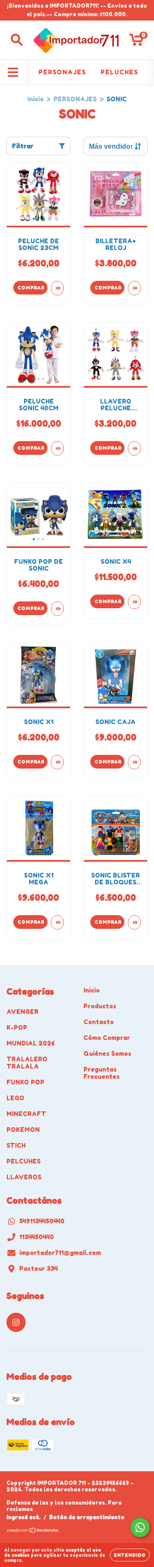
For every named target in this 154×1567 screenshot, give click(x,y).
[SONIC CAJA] (134, 762)
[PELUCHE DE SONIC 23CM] (57, 288)
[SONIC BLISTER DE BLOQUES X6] (134, 922)
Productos (99, 1006)
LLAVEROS (23, 1177)
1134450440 (36, 1236)
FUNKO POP (25, 1082)
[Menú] (13, 72)
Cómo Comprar (106, 1037)
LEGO (15, 1098)
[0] (136, 42)
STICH (16, 1145)
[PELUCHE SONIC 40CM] (57, 448)
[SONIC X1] (57, 762)
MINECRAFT (26, 1113)
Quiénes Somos (107, 1053)
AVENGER (22, 1011)
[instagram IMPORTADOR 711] (16, 1322)
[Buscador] (16, 39)
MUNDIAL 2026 (30, 1043)
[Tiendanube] (33, 1531)
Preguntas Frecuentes (101, 1073)
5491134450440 (42, 1221)
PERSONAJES (62, 72)
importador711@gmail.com (60, 1252)
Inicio (35, 99)
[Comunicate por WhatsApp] (140, 1527)
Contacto (98, 1021)
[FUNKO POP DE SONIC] (57, 608)
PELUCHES (119, 72)
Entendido (130, 1555)
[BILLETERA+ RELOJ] (134, 288)
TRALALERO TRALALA (26, 1062)
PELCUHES (23, 1161)
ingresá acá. (23, 1517)
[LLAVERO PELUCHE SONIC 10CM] (134, 448)
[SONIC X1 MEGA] (57, 922)
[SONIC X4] (134, 602)
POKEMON (23, 1129)
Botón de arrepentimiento (86, 1517)
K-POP (16, 1027)
